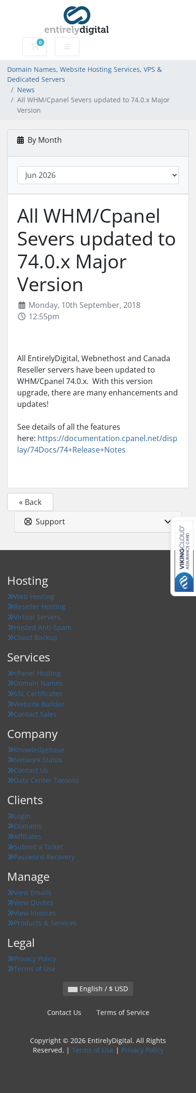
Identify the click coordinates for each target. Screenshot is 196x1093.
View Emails (32, 892)
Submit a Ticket (38, 846)
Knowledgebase (39, 749)
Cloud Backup (36, 637)
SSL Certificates (38, 693)
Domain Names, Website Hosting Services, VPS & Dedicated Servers (84, 74)
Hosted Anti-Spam (42, 627)
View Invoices (35, 912)
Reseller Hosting (40, 606)
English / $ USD (103, 988)
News (26, 89)
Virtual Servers (37, 616)
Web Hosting (34, 596)
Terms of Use (35, 968)
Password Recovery (44, 856)
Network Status (38, 759)
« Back (30, 502)
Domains (28, 825)
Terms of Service (123, 1012)
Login (22, 815)
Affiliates (27, 836)
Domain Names (38, 683)
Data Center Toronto (46, 780)
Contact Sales (35, 714)
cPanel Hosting (37, 673)
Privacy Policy (35, 958)
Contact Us (31, 770)
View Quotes (33, 902)
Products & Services (45, 922)
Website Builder (39, 704)
